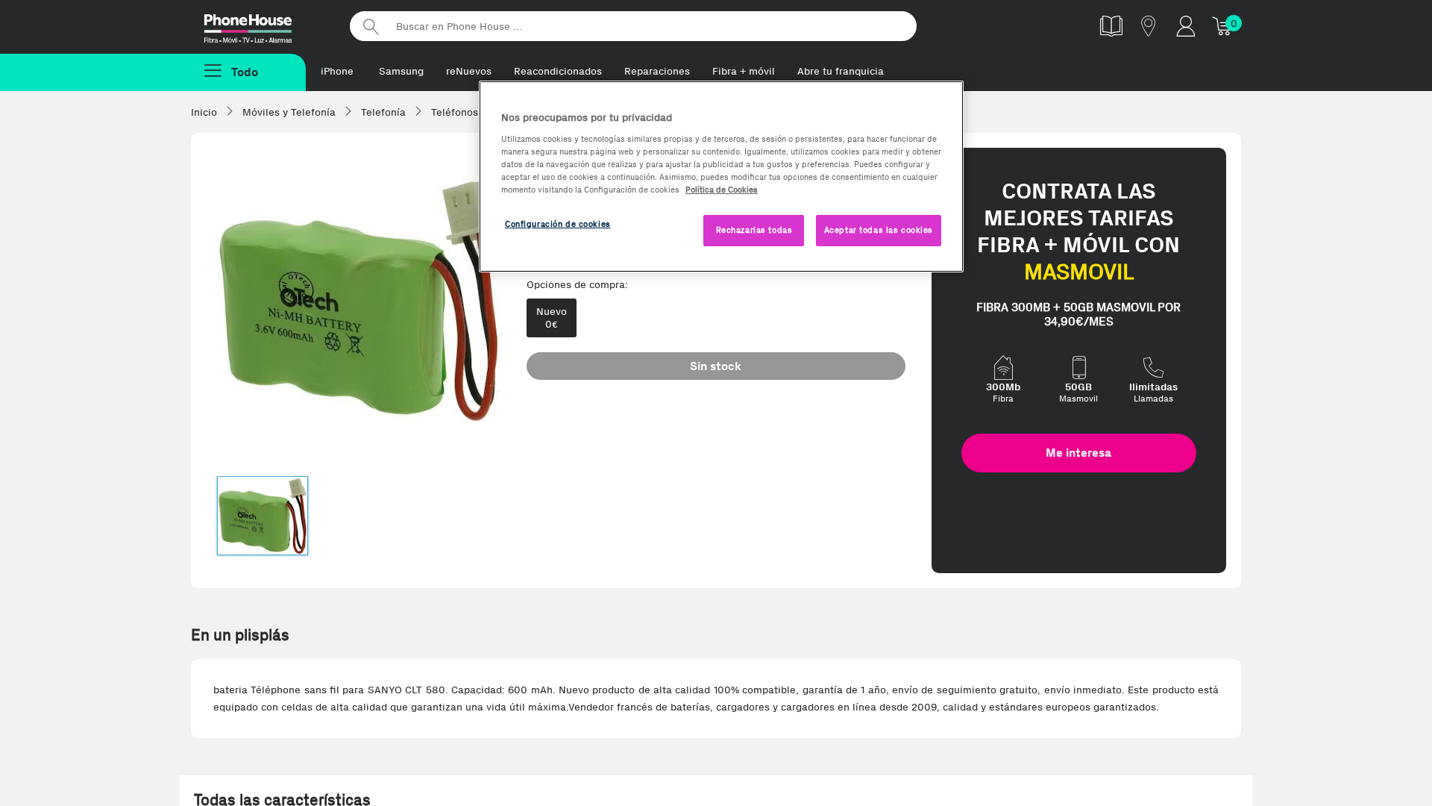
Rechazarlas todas (754, 230)
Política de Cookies (721, 189)
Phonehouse (261, 25)
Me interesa (1078, 453)
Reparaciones (657, 71)
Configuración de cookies (558, 224)
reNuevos (469, 71)
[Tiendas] (1148, 25)
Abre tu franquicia (840, 71)
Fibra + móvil (743, 71)
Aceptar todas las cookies (878, 230)
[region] (721, 176)
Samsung (401, 71)
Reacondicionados (558, 71)
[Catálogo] (1111, 25)
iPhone (337, 71)
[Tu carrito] (1223, 25)
